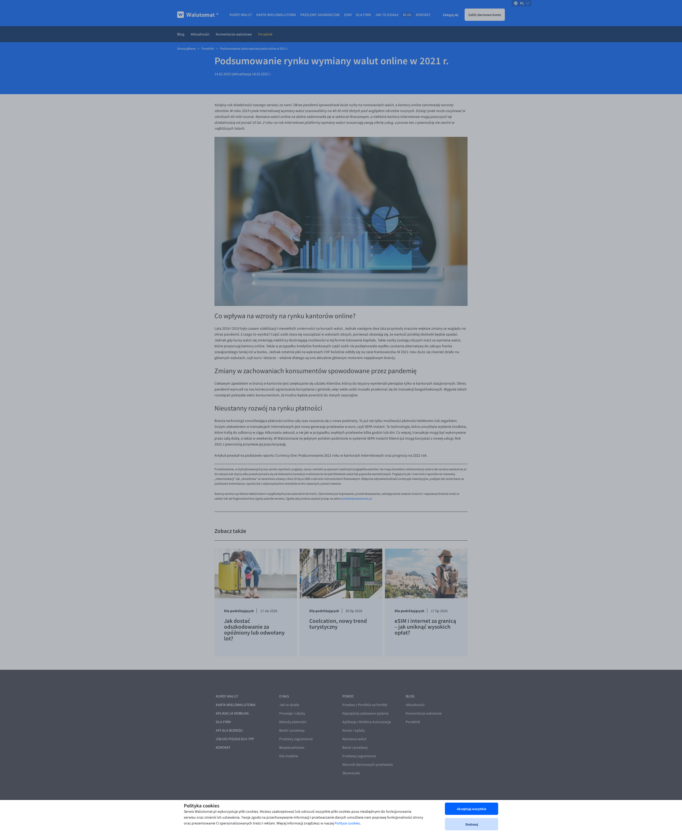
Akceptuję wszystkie (471, 809)
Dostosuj (471, 824)
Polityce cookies (347, 823)
